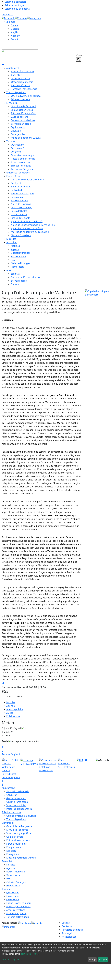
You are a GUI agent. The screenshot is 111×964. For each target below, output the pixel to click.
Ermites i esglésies (16, 913)
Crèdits (66, 922)
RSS (8, 878)
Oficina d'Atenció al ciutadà (21, 815)
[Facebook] (8, 18)
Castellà (15, 28)
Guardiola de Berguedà (19, 826)
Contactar (7, 14)
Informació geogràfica (18, 833)
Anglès (14, 32)
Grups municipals (16, 798)
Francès (15, 39)
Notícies (10, 702)
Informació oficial (16, 805)
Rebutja (92, 959)
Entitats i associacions (18, 840)
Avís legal (67, 933)
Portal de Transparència (19, 808)
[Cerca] (78, 59)
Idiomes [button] (10, 21)
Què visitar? (12, 892)
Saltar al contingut (15, 5)
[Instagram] (34, 18)
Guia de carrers (14, 836)
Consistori (11, 794)
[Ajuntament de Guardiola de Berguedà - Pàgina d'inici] (20, 54)
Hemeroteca (13, 885)
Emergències (13, 854)
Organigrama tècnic (17, 801)
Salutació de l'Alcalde (17, 791)
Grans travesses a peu (18, 903)
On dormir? (12, 899)
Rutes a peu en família (18, 906)
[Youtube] (21, 18)
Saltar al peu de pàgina (17, 8)
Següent (15, 754)
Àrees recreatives (15, 910)
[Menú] (3, 64)
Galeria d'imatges (16, 882)
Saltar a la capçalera (15, 1)
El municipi (8, 822)
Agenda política (14, 709)
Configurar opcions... (12, 959)
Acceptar (103, 959)
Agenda (10, 705)
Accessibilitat (69, 936)
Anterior (6, 754)
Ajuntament (8, 788)
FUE (85, 760)
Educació (11, 850)
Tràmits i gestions (11, 812)
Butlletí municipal (15, 871)
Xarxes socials (14, 875)
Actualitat (7, 861)
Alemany (15, 35)
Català (14, 25)
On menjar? (12, 896)
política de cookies (29, 953)
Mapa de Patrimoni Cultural (21, 857)
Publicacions (13, 716)
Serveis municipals (16, 843)
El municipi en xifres (17, 829)
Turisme (6, 889)
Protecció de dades (72, 929)
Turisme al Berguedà (17, 917)
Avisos (9, 712)
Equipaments (13, 847)
